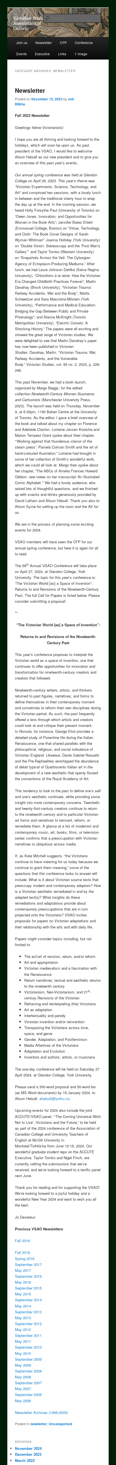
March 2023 (25, 1460)
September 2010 (28, 1347)
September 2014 (28, 1299)
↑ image (80, 53)
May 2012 (23, 1329)
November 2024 (28, 1448)
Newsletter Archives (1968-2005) (41, 1412)
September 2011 (28, 1335)
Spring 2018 (24, 1258)
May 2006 (23, 1400)
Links (62, 53)
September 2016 (28, 1276)
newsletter (38, 1423)
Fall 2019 (22, 1240)
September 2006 (28, 1394)
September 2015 (28, 1288)
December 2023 (28, 1454)
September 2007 (28, 1382)
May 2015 (23, 1294)
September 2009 (28, 1359)
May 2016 (23, 1282)
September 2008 (28, 1371)
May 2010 (23, 1353)
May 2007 (23, 1388)
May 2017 (23, 1270)
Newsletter (43, 42)
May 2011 (23, 1341)
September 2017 (28, 1264)
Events (21, 53)
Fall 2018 (22, 1252)
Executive (42, 53)
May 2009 (23, 1365)
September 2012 (28, 1323)
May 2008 (23, 1376)
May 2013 (23, 1317)
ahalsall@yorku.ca (54, 1098)
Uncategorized (60, 1423)
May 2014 (23, 1306)
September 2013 (28, 1311)
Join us (21, 42)
